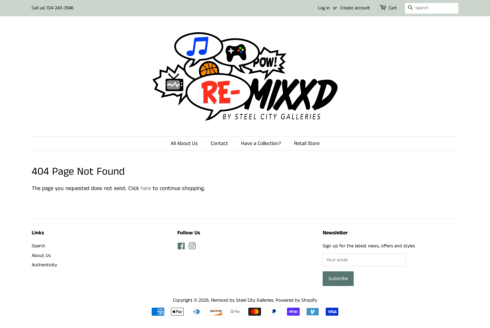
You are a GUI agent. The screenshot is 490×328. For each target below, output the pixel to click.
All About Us (184, 143)
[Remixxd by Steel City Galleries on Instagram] (192, 247)
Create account (355, 8)
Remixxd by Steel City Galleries (242, 300)
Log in (324, 8)
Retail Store (307, 143)
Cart (393, 8)
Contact (219, 143)
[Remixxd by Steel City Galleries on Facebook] (181, 247)
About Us (41, 255)
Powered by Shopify (296, 300)
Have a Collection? (261, 143)
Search (38, 246)
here (146, 188)
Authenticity (44, 265)
